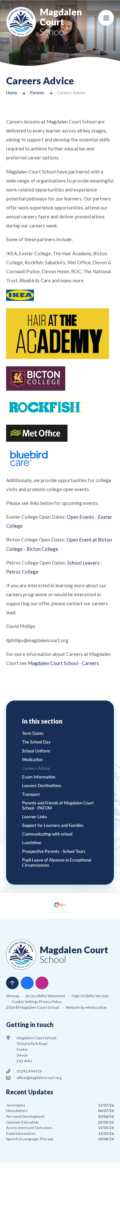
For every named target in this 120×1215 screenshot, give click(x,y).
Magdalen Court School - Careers (63, 663)
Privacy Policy (50, 1001)
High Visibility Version (90, 996)
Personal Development (60, 1116)
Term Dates (60, 1105)
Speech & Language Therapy (60, 1139)
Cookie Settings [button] (25, 1001)
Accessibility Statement (45, 996)
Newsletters (60, 1111)
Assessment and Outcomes (60, 1128)
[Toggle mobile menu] (106, 18)
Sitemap (12, 996)
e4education (96, 1007)
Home (11, 92)
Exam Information (60, 1133)
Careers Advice (71, 92)
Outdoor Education (60, 1122)
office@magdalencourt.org (39, 1077)
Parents (37, 92)
